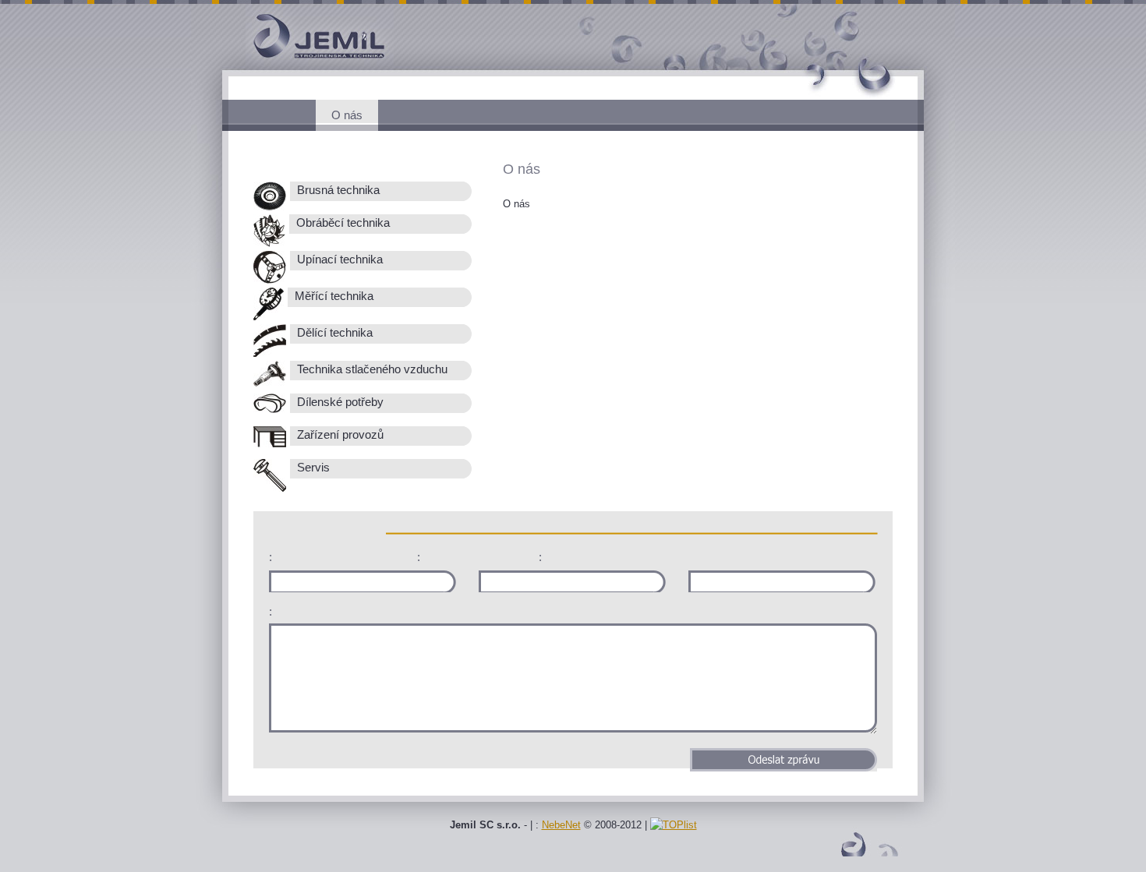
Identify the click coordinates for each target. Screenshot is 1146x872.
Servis (312, 467)
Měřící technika (332, 296)
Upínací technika (338, 259)
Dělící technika (333, 333)
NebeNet (561, 825)
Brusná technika (337, 190)
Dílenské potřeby (339, 402)
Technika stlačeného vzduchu (370, 369)
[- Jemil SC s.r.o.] (292, 66)
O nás (347, 115)
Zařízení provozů (339, 435)
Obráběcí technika (341, 223)
